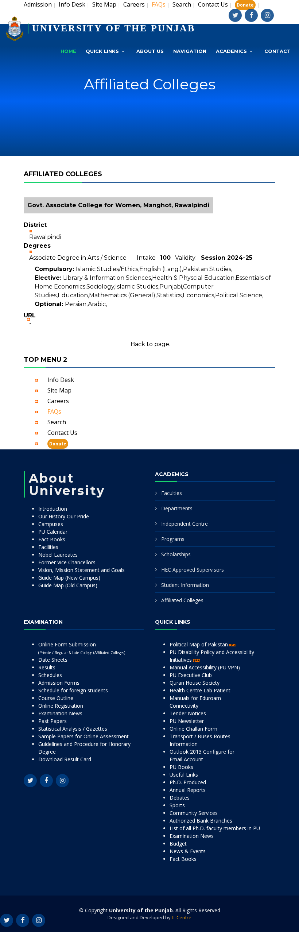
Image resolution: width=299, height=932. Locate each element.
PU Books (181, 766)
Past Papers (52, 721)
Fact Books (51, 539)
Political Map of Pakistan (199, 644)
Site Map (104, 4)
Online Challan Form (193, 728)
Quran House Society (195, 682)
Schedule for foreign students (73, 690)
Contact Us (213, 4)
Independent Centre (184, 523)
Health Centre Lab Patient (200, 690)
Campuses (50, 524)
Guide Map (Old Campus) (67, 585)
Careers (134, 4)
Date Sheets (52, 659)
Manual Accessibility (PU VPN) (205, 667)
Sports (177, 805)
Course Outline (55, 698)
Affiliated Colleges (182, 600)
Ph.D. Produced (188, 782)
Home (68, 51)
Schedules (50, 675)
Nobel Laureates (58, 554)
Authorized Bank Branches (201, 820)
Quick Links (102, 51)
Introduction (52, 508)
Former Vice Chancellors (67, 562)
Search (181, 4)
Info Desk (72, 4)
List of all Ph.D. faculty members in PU (215, 828)
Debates (180, 797)
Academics (231, 51)
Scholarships (176, 554)
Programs (173, 538)
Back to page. (150, 344)
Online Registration (60, 705)
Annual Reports (188, 789)
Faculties (171, 493)
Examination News (60, 713)
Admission (38, 4)
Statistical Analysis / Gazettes (72, 728)
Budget (178, 843)
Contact (277, 51)
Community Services (194, 812)
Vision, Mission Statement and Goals (81, 569)
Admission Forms (58, 682)
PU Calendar (52, 531)
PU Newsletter (187, 721)
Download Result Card (64, 759)
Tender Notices (188, 713)
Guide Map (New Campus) (69, 577)
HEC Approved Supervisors (192, 569)
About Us (150, 51)
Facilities (48, 547)
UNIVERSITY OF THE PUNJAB (113, 28)
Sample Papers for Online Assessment (83, 736)
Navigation (189, 51)
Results (46, 667)
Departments (177, 508)
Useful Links (184, 774)
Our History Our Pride (63, 516)
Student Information (185, 584)
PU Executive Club (191, 675)
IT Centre (181, 917)
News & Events (188, 851)
